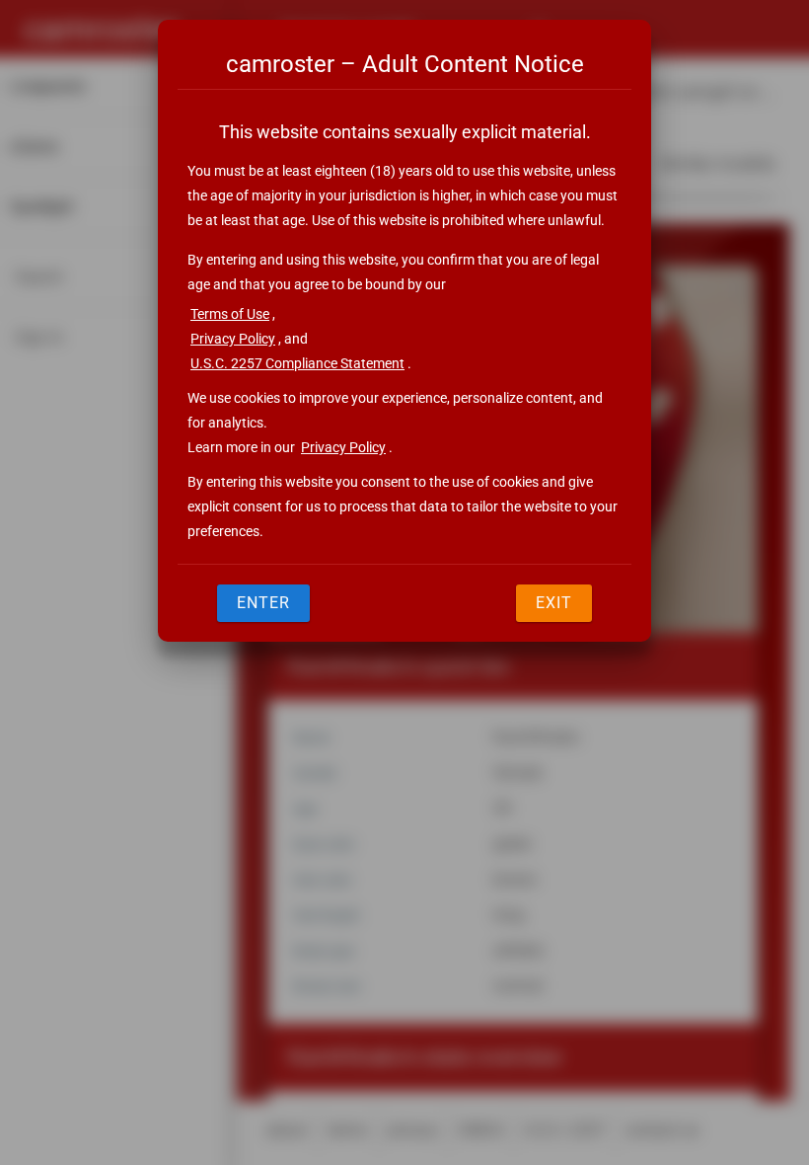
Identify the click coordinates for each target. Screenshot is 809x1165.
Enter (263, 602)
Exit (554, 602)
